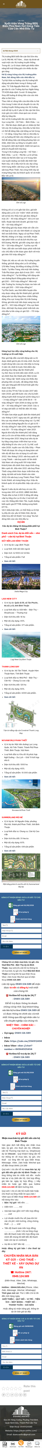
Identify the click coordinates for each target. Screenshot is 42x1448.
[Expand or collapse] (37, 51)
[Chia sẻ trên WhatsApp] (4, 1395)
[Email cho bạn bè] (16, 1395)
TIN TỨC (21, 21)
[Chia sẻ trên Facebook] (8, 1395)
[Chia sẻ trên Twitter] (12, 1395)
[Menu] (4, 4)
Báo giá (4, 1447)
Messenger (29, 1447)
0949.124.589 (23, 984)
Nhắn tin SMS (37, 1447)
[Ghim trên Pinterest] (21, 1395)
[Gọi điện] (21, 1443)
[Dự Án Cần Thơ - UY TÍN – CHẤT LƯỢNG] (21, 4)
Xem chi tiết (9, 561)
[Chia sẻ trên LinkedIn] (25, 1395)
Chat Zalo (13, 1447)
